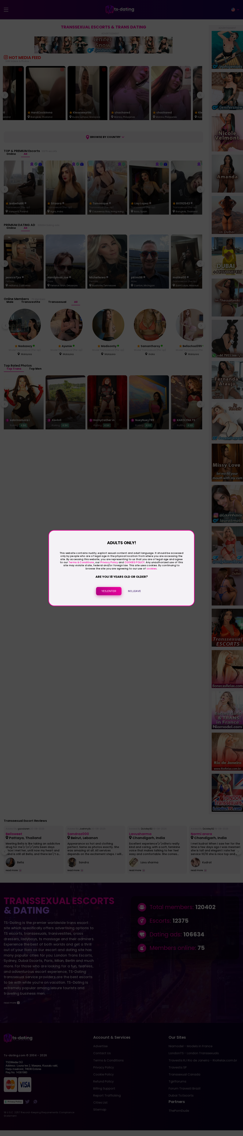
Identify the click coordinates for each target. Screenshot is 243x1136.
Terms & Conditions (81, 562)
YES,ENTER (108, 591)
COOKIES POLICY (135, 562)
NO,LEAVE (134, 591)
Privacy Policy (109, 562)
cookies (152, 568)
